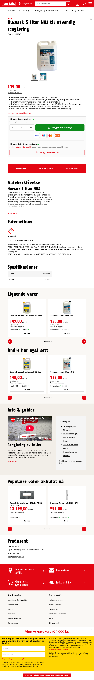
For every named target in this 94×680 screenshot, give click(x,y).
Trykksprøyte (69, 426)
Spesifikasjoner (46, 168)
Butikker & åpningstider (18, 600)
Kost (65, 441)
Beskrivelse (21, 168)
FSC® (51, 618)
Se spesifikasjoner (23, 113)
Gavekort (11, 614)
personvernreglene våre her (59, 649)
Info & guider (72, 168)
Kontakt (11, 609)
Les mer (11, 113)
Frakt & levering (14, 618)
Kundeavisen (13, 605)
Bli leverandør (54, 623)
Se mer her (13, 461)
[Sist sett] (91, 19)
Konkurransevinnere (57, 614)
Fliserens (67, 430)
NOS (10, 18)
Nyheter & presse (56, 600)
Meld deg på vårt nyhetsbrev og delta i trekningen (47, 675)
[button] (45, 341)
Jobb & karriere (55, 605)
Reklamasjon (13, 623)
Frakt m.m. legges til (15, 93)
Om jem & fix (54, 609)
